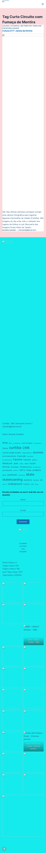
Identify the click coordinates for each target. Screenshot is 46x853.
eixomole (38, 452)
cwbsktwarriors (27, 453)
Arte (5, 442)
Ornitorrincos (37, 467)
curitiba (15, 448)
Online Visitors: (9, 562)
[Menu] (43, 4)
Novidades (15, 467)
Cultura (5, 448)
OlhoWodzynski (26, 467)
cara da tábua (27, 443)
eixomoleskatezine (9, 456)
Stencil (4, 484)
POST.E (22, 470)
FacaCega (30, 456)
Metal (27, 463)
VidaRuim (26, 484)
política (15, 470)
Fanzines (27, 460)
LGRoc (21, 463)
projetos (37, 470)
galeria (34, 460)
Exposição (21, 456)
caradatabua (16, 443)
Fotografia (14, 26)
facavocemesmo (7, 460)
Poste (28, 470)
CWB (26, 448)
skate (30, 474)
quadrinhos (21, 475)
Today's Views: (8, 566)
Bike (10, 443)
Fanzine (17, 459)
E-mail (23, 510)
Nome (23, 499)
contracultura (38, 443)
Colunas (5, 26)
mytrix (33, 463)
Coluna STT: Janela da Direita (17, 31)
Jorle (15, 463)
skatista (36, 480)
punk (4, 475)
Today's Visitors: (9, 569)
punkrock (12, 474)
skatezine (28, 480)
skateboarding (12, 479)
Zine (32, 484)
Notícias (6, 467)
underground (15, 483)
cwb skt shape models (11, 453)
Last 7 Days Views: (10, 572)
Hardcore (7, 463)
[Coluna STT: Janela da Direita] (23, 122)
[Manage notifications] (4, 849)
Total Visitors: (8, 575)
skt (41, 480)
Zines (36, 484)
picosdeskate (7, 470)
